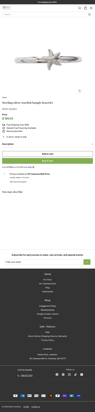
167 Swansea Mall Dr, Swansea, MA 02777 (47, 358)
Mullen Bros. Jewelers (47, 354)
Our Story (47, 279)
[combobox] (47, 14)
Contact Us (35, 407)
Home (4, 97)
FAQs (47, 332)
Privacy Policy (47, 340)
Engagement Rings (47, 306)
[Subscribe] (86, 262)
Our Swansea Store (47, 283)
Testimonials (47, 291)
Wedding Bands (47, 310)
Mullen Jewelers (9, 108)
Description (8, 144)
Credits (26, 407)
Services (47, 318)
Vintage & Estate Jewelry (48, 314)
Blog (47, 287)
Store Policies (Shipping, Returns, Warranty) (47, 336)
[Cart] (85, 8)
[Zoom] (79, 90)
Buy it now (47, 161)
